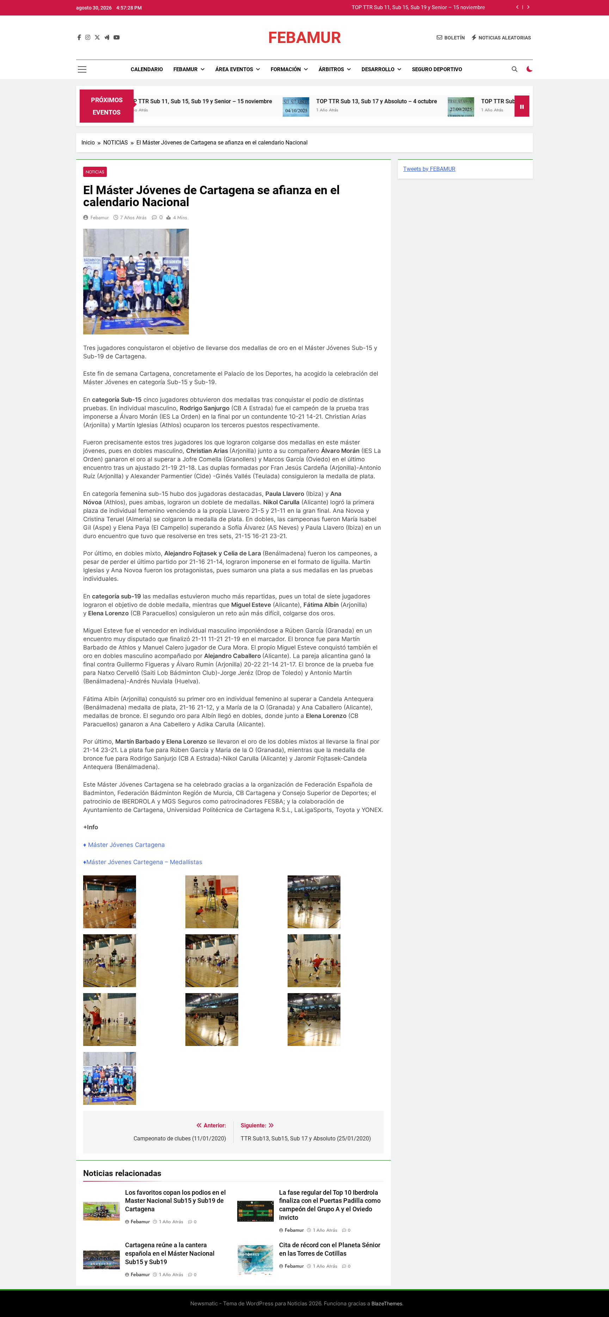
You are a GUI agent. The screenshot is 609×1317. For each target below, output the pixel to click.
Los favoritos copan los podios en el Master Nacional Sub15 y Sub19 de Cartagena (175, 1201)
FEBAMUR (304, 37)
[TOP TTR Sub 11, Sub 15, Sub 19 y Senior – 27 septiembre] (420, 110)
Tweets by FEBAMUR (429, 169)
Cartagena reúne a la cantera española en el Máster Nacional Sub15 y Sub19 (170, 1254)
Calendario (147, 69)
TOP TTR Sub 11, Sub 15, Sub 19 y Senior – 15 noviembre (418, 8)
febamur (100, 217)
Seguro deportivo (437, 69)
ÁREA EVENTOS (234, 69)
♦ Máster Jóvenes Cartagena (125, 844)
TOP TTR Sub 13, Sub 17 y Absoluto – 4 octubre (336, 101)
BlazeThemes (386, 1303)
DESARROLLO (378, 69)
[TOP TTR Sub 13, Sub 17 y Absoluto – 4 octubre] (255, 110)
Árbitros (331, 69)
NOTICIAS (95, 172)
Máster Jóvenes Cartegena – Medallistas (144, 862)
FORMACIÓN (286, 69)
